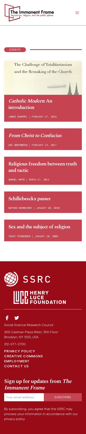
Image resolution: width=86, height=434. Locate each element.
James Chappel (17, 116)
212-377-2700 (15, 344)
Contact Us (16, 366)
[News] (7, 318)
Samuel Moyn (16, 179)
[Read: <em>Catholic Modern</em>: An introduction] (43, 77)
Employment (17, 361)
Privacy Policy (19, 351)
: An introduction (30, 104)
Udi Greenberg (17, 145)
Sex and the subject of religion (39, 227)
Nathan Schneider (20, 208)
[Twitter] (17, 318)
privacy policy (14, 419)
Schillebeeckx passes (29, 199)
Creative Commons (23, 356)
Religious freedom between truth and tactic (42, 167)
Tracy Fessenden (19, 236)
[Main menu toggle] (77, 12)
